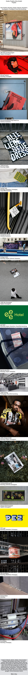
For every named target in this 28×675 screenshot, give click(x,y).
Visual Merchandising (20, 9)
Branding (10, 7)
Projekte (12, 1)
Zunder (8, 1)
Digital (14, 7)
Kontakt (20, 1)
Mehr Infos (14, 674)
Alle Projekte (3, 7)
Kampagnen (5, 9)
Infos (16, 1)
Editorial (19, 7)
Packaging (11, 9)
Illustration (24, 7)
